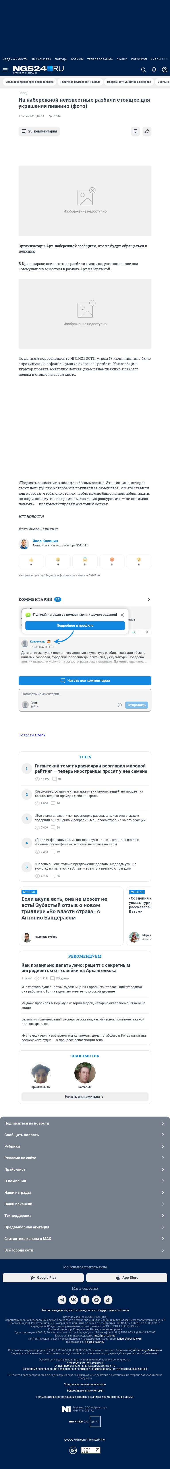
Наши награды (17, 1192)
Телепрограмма (100, 59)
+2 (133, 632)
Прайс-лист (14, 1169)
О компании (15, 1181)
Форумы (77, 59)
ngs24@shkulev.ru (105, 1335)
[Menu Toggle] (5, 69)
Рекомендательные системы (85, 1390)
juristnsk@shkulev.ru (129, 1338)
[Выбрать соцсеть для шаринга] (147, 131)
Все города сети (18, 1250)
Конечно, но (37, 641)
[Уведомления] (154, 69)
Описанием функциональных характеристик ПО (85, 1365)
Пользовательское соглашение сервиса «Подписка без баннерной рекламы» (85, 1396)
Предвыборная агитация (26, 1227)
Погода (61, 59)
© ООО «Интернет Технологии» (85, 1439)
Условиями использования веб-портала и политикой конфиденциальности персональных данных (85, 1368)
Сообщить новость (21, 1135)
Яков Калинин (45, 541)
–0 (146, 632)
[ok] (85, 1299)
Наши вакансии (18, 1204)
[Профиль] (164, 69)
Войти (34, 706)
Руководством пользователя (85, 1362)
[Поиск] (143, 69)
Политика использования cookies (85, 1384)
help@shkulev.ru (94, 1341)
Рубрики (12, 1146)
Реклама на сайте (20, 1158)
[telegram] (62, 1299)
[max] (96, 1299)
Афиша (122, 59)
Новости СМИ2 (32, 735)
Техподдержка (17, 1215)
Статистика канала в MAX (27, 1238)
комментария (42, 131)
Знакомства (41, 59)
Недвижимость (15, 59)
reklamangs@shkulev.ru (147, 1350)
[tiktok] (108, 1299)
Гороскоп (139, 59)
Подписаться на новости (26, 1123)
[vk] (73, 1299)
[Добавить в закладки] (135, 131)
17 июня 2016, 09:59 (31, 116)
